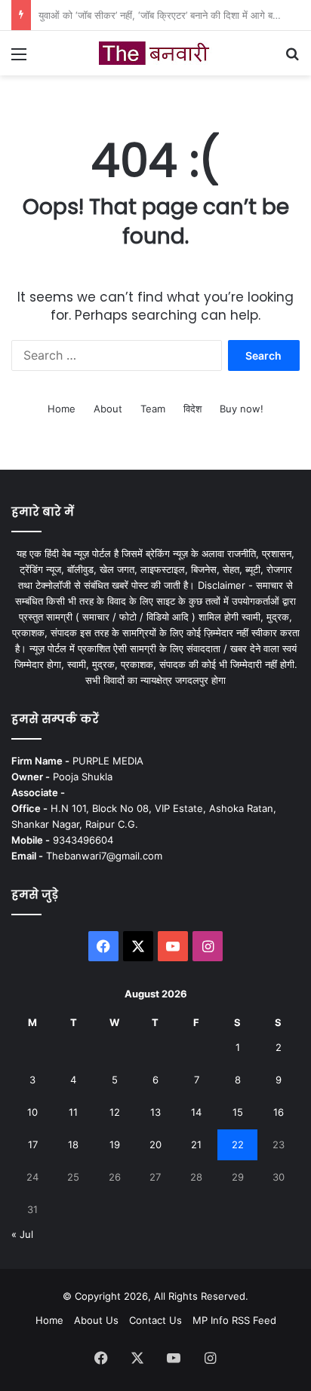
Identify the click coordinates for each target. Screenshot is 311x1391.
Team (152, 409)
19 (114, 1144)
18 (73, 1144)
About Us (96, 1320)
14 (196, 1112)
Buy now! (241, 409)
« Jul (22, 1234)
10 (32, 1112)
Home (61, 409)
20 (155, 1144)
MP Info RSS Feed (234, 1320)
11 (73, 1112)
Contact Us (155, 1320)
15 (237, 1112)
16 (278, 1112)
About (108, 409)
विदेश (192, 409)
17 (33, 1144)
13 (155, 1112)
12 (114, 1112)
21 (196, 1144)
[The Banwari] (155, 53)
